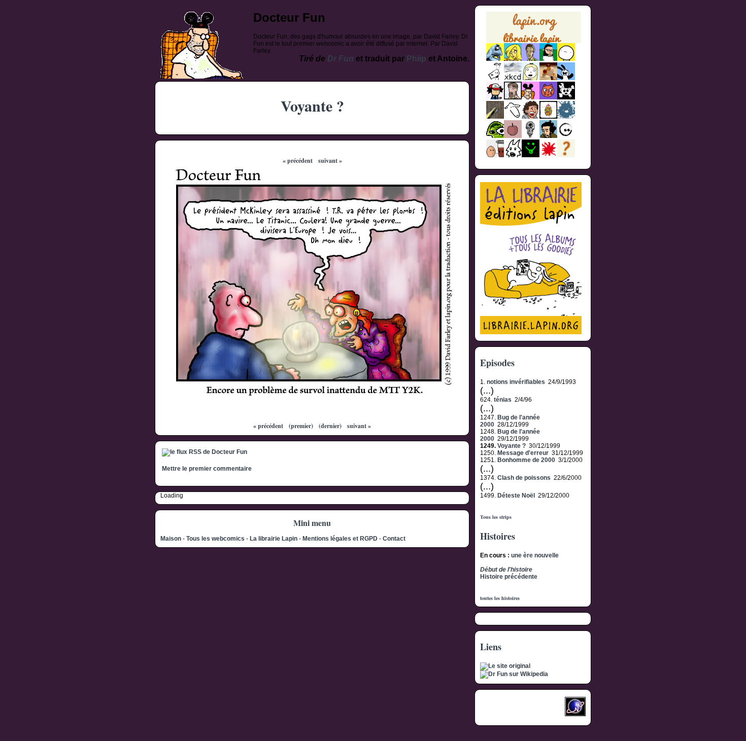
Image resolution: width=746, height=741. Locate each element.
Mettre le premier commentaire (207, 468)
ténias (503, 399)
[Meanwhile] (566, 116)
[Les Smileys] (530, 155)
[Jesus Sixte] (513, 97)
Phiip (416, 58)
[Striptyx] (530, 116)
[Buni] (566, 78)
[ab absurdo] (566, 58)
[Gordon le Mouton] (513, 116)
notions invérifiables (516, 381)
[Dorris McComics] (548, 97)
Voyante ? (511, 445)
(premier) (301, 425)
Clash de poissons (524, 477)
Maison (170, 538)
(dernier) (330, 425)
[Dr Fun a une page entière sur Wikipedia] (514, 674)
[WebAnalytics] (500, 709)
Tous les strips (496, 516)
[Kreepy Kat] (513, 155)
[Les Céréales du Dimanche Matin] (530, 58)
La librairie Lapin (273, 538)
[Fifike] (495, 78)
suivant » (330, 160)
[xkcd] (513, 78)
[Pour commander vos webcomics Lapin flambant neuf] (533, 42)
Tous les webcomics (215, 538)
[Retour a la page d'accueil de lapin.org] (533, 30)
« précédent (298, 160)
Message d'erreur (523, 452)
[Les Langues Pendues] (495, 135)
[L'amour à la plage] (548, 116)
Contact (394, 538)
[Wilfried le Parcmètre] (530, 135)
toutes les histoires (500, 598)
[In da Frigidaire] (495, 155)
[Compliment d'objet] (513, 135)
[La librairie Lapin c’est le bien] (531, 332)
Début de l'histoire (506, 569)
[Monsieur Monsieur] (548, 155)
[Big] (548, 78)
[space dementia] (566, 97)
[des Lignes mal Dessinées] (530, 78)
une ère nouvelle (535, 555)
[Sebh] (548, 58)
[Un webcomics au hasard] (566, 155)
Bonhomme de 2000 (526, 460)
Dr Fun (340, 58)
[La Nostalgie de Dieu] (566, 135)
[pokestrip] (495, 97)
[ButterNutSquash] (548, 135)
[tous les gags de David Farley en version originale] (505, 665)
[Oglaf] (513, 58)
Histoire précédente (508, 576)
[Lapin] (495, 58)
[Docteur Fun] (530, 97)
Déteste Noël (516, 495)
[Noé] (495, 116)
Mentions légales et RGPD (340, 538)
